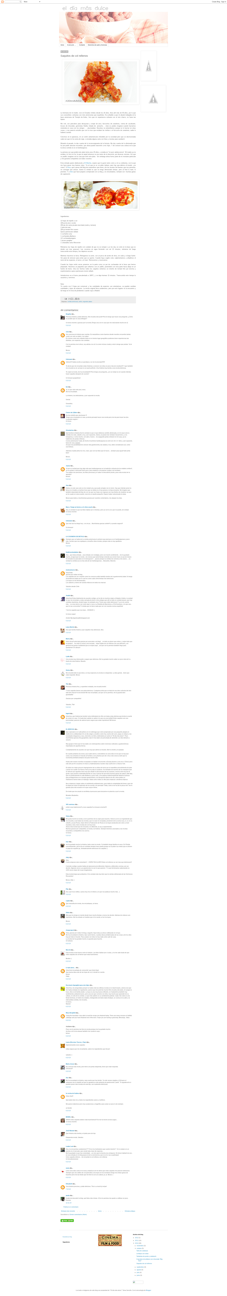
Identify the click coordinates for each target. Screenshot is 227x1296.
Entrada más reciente (68, 1211)
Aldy (67, 857)
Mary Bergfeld (70, 1013)
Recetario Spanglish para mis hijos (77, 985)
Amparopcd (70, 930)
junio (138, 1275)
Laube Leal (69, 1146)
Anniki (68, 595)
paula (68, 1195)
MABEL (68, 1117)
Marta (68, 639)
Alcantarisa (70, 430)
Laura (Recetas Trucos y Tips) (76, 1042)
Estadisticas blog (67, 1236)
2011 (137, 1240)
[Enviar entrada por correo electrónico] (65, 298)
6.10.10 (68, 906)
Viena (68, 816)
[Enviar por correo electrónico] (69, 299)
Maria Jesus (70, 1064)
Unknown (69, 359)
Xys (67, 1078)
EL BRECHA (70, 729)
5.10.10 (68, 325)
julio (138, 1272)
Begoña (68, 314)
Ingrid (68, 713)
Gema (68, 670)
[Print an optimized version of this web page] (67, 1221)
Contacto (82, 45)
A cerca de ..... (71, 45)
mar (67, 842)
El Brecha (87, 163)
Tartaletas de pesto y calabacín (146, 1256)
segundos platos (87, 301)
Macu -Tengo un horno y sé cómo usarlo (79, 507)
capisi (68, 901)
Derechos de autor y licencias (97, 45)
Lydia (68, 656)
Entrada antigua (130, 1211)
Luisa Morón (70, 627)
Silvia (68, 912)
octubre (139, 1248)
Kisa (69, 167)
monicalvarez (70, 570)
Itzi (67, 387)
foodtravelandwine (72, 552)
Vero (71, 172)
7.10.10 (68, 1189)
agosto (139, 1270)
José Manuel (70, 1131)
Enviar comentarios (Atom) (78, 1214)
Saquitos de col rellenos (144, 1263)
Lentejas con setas (142, 1253)
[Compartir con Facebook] (76, 299)
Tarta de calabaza (142, 1251)
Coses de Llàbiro (71, 412)
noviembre (140, 1246)
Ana (67, 485)
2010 (137, 1243)
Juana (68, 466)
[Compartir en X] (74, 299)
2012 (137, 1237)
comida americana (73, 301)
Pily (67, 889)
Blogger (148, 1290)
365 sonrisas (70, 804)
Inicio (62, 45)
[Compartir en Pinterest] (78, 299)
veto (67, 332)
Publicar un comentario (70, 1207)
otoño (80, 301)
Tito (67, 684)
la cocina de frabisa (72, 1093)
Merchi (68, 950)
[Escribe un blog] (72, 299)
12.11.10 (68, 1203)
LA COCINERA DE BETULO (75, 536)
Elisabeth (69, 1184)
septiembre (140, 1267)
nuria (67, 1168)
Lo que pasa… (70, 967)
